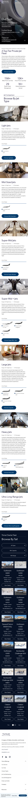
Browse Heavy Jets (9, 472)
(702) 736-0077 (5, 749)
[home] (5, 2)
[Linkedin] (6, 757)
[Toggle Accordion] (25, 761)
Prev (9, 725)
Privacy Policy (14, 795)
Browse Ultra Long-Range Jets (11, 526)
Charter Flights (5, 771)
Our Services (4, 764)
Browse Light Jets (8, 158)
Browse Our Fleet (8, 71)
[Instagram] (10, 757)
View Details (7, 585)
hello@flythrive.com (5, 752)
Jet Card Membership (6, 774)
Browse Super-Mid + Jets (10, 340)
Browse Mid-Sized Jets (10, 216)
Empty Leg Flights (6, 780)
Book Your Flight (18, 2)
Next (19, 725)
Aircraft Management (6, 777)
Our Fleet (4, 767)
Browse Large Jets (8, 407)
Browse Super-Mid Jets (10, 274)
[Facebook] (2, 757)
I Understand (23, 795)
